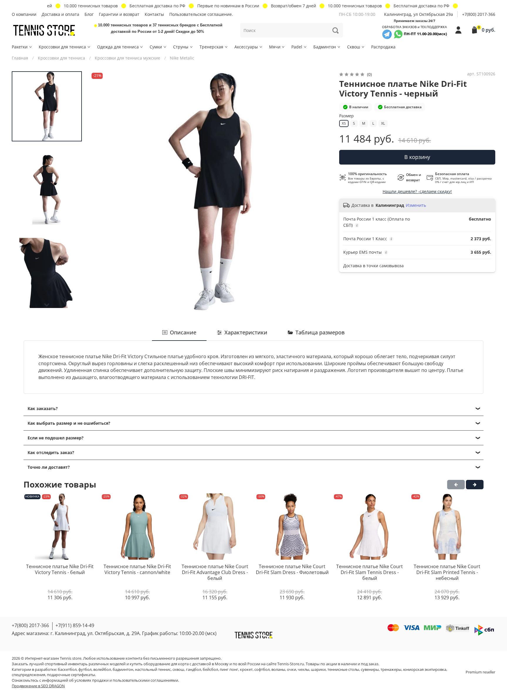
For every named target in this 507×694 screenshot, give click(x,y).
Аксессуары (246, 47)
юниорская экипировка (424, 669)
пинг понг (229, 669)
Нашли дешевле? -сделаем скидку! (417, 191)
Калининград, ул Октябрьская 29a (418, 14)
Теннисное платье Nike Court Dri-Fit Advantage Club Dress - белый (215, 572)
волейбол (102, 669)
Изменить (416, 205)
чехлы (303, 669)
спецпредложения (28, 674)
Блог (89, 14)
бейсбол (210, 669)
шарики (318, 669)
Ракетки (20, 47)
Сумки (156, 47)
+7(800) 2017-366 (478, 14)
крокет (246, 669)
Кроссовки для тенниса (62, 47)
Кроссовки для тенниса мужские (127, 58)
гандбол (193, 669)
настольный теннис (153, 669)
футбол (85, 669)
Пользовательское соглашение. (201, 14)
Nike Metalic (182, 58)
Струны (180, 47)
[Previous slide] (100, 191)
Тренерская (211, 47)
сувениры (370, 669)
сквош (178, 669)
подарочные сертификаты (71, 674)
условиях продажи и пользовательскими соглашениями (126, 680)
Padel (296, 47)
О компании (24, 14)
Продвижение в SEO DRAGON (38, 685)
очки (291, 669)
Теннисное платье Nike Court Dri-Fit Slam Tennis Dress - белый (369, 572)
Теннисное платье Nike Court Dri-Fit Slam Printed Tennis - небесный (447, 572)
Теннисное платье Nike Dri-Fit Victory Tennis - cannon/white (137, 569)
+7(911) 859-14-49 (74, 625)
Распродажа (383, 47)
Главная (20, 58)
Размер (346, 116)
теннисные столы (343, 669)
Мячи (274, 47)
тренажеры (391, 669)
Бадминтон (324, 47)
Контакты (154, 14)
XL (383, 123)
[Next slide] (47, 305)
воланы (278, 669)
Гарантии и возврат (119, 14)
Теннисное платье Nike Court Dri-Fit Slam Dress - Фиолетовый (292, 569)
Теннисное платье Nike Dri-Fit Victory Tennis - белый (60, 569)
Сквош (353, 47)
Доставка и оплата (60, 14)
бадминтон (123, 669)
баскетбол (67, 669)
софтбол (262, 669)
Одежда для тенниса (118, 47)
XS (344, 123)
